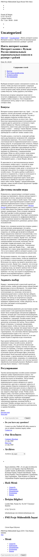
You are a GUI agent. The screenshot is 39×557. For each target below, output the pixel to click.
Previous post (5, 412)
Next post (4, 414)
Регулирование (12, 77)
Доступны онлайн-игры (15, 73)
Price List (8, 443)
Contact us (8, 430)
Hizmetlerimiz (13, 491)
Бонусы (9, 71)
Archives (8, 454)
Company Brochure (11, 439)
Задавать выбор (12, 75)
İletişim (11, 495)
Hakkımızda (13, 489)
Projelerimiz (13, 493)
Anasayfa (12, 487)
